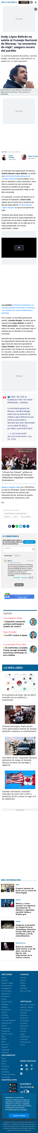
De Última (5, 1066)
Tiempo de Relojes (8, 1074)
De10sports (24, 1026)
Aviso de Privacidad (20, 1109)
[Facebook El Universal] (26, 1065)
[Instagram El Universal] (27, 1069)
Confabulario (6, 1028)
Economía (5, 1018)
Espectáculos (6, 1023)
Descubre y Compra (27, 1004)
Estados (4, 1007)
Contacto (28, 1118)
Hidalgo (23, 985)
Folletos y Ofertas (26, 1007)
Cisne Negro (6, 1077)
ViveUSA (23, 1031)
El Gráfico (23, 1023)
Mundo (4, 999)
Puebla (22, 983)
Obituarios (24, 1015)
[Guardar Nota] (27, 526)
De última (5, 1044)
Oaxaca (23, 980)
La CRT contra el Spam (16, 635)
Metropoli (5, 1004)
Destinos (5, 1047)
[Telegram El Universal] (21, 1065)
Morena (7, 516)
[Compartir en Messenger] (20, 526)
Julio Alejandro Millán (12, 618)
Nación (4, 152)
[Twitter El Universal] (32, 1065)
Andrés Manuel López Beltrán (15, 513)
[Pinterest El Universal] (32, 1069)
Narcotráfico (6, 1009)
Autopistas (5, 1050)
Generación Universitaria (24, 1019)
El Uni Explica (7, 991)
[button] (24, 2)
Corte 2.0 (5, 980)
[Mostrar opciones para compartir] (35, 9)
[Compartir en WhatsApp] (16, 526)
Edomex (23, 977)
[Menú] (35, 2)
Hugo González (10, 632)
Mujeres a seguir (7, 983)
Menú (4, 1042)
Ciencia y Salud (7, 1034)
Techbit (4, 1039)
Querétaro (23, 988)
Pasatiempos (25, 1037)
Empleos (23, 1012)
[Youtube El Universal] (21, 1069)
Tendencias (6, 1031)
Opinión (7, 613)
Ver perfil (12, 159)
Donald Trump (7, 1001)
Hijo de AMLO (26, 516)
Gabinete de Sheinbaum (6, 995)
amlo (15, 516)
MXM (3, 1036)
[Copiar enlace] (24, 526)
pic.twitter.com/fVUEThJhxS (19, 428)
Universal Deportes (9, 1020)
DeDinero (23, 1029)
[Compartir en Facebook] (9, 526)
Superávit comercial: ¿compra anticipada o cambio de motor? (14, 624)
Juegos (22, 1034)
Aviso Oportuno (25, 1010)
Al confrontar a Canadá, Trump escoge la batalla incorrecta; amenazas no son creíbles (15, 651)
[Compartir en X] (13, 526)
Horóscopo (24, 1039)
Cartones (5, 1015)
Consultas (5, 1052)
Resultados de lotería (25, 1043)
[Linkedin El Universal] (21, 1074)
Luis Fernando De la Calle (14, 644)
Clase (4, 1058)
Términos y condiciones (15, 1118)
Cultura (4, 1026)
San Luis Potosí (25, 991)
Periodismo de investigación (7, 987)
